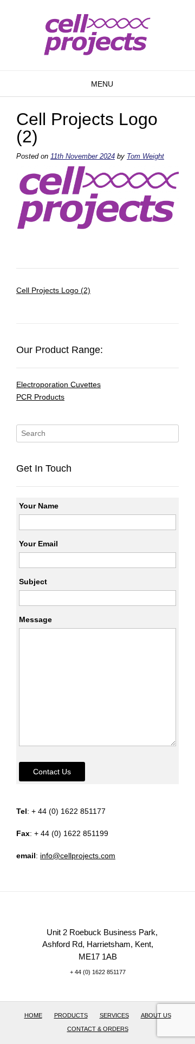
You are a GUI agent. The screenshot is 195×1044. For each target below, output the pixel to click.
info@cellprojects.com (77, 855)
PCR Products (40, 397)
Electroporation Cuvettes (58, 384)
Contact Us (52, 771)
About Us (156, 1015)
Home (33, 1015)
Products (71, 1015)
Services (114, 1015)
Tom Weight (145, 156)
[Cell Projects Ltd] (97, 33)
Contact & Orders (97, 1029)
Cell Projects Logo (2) (53, 290)
